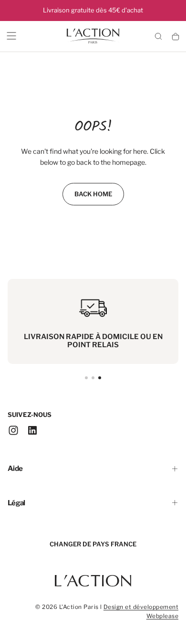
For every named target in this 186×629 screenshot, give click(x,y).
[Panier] (175, 37)
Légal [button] (16, 503)
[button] (11, 36)
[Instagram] (13, 430)
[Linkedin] (32, 430)
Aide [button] (15, 468)
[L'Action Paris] (93, 576)
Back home (93, 194)
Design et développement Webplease (140, 611)
